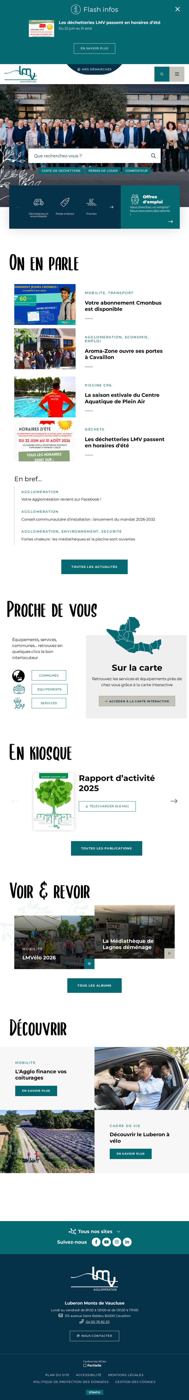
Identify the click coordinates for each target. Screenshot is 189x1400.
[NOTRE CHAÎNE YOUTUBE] (106, 1242)
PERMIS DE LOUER (103, 170)
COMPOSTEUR (136, 170)
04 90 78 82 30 (97, 1322)
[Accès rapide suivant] (111, 207)
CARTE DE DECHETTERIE (61, 170)
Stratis (94, 1392)
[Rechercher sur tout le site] (153, 155)
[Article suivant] (174, 801)
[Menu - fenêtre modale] (176, 74)
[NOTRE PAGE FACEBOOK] (96, 1242)
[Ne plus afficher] (177, 9)
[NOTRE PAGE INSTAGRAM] (116, 1242)
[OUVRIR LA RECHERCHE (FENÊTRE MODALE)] (161, 74)
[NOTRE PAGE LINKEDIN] (127, 1242)
